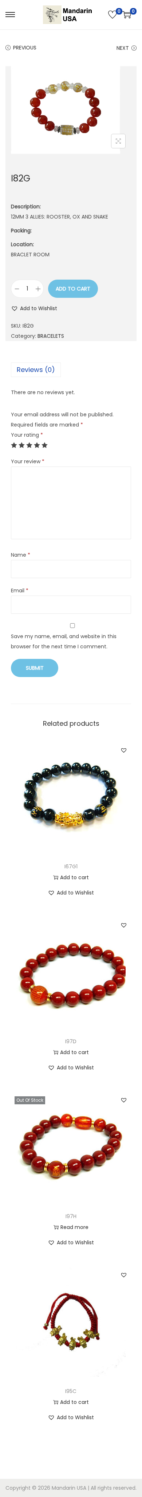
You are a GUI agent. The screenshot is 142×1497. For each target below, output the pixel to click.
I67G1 (71, 866)
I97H (71, 1216)
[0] (112, 14)
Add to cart (73, 288)
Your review (27, 461)
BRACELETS (51, 336)
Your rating (27, 435)
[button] (34, 308)
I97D (70, 1041)
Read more (74, 1227)
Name (20, 555)
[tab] (71, 370)
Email (19, 590)
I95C (70, 1391)
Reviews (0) (36, 369)
